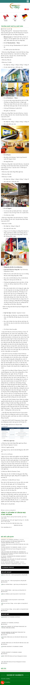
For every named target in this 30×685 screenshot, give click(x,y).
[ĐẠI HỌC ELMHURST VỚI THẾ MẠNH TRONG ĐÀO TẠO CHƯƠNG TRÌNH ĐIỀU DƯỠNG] (15, 629)
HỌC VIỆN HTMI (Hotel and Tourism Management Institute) (13, 548)
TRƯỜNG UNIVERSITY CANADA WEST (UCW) (11, 563)
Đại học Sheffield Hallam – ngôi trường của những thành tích (13, 590)
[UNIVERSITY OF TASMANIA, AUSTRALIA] (15, 619)
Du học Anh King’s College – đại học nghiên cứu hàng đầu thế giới (14, 609)
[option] (5, 17)
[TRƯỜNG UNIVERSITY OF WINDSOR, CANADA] (15, 649)
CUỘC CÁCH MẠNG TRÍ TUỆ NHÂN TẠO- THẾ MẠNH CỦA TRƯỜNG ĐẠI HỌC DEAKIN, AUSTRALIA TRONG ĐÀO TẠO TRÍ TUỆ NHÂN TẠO (14, 553)
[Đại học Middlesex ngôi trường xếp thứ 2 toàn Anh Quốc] (15, 596)
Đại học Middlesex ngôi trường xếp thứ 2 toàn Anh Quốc (12, 599)
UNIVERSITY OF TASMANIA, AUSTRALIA (10, 539)
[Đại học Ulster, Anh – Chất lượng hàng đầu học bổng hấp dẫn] (15, 577)
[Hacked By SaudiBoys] (15, 6)
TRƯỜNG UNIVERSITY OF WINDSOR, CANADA (11, 547)
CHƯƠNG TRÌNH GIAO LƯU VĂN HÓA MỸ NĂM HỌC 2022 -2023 (14, 544)
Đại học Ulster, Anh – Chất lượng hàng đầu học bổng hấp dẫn (13, 580)
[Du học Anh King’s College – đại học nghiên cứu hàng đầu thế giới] (15, 606)
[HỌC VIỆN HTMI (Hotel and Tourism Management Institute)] (15, 658)
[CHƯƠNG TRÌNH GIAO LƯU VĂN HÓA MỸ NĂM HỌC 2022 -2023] (15, 639)
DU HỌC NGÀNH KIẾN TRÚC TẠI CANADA (10, 562)
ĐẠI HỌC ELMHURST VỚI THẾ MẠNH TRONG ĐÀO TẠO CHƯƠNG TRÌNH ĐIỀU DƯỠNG (13, 633)
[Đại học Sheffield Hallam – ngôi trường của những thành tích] (15, 587)
